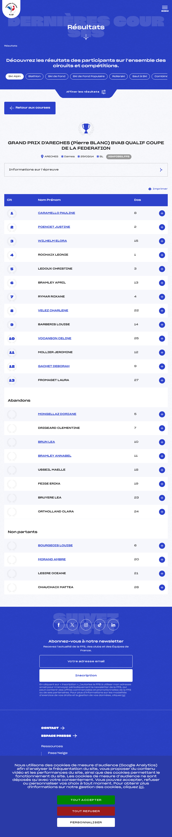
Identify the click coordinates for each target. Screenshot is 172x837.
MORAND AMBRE (52, 559)
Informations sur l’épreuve (34, 169)
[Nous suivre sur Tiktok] (99, 624)
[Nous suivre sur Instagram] (86, 624)
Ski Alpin (15, 76)
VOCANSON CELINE (54, 338)
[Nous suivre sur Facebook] (58, 624)
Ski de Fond (56, 76)
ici (123, 695)
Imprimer (160, 189)
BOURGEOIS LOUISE (55, 545)
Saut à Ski (139, 76)
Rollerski (118, 76)
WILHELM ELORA (52, 241)
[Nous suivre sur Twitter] (72, 624)
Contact (50, 728)
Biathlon (34, 76)
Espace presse (56, 736)
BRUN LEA (46, 442)
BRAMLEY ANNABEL (54, 456)
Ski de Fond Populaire (89, 76)
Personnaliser (86, 822)
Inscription (86, 675)
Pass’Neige (58, 753)
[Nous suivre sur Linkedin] (113, 624)
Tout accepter (86, 800)
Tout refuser (86, 811)
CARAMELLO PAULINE (56, 213)
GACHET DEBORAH (54, 366)
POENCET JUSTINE (54, 227)
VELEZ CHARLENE (53, 310)
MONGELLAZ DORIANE (57, 414)
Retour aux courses (32, 107)
